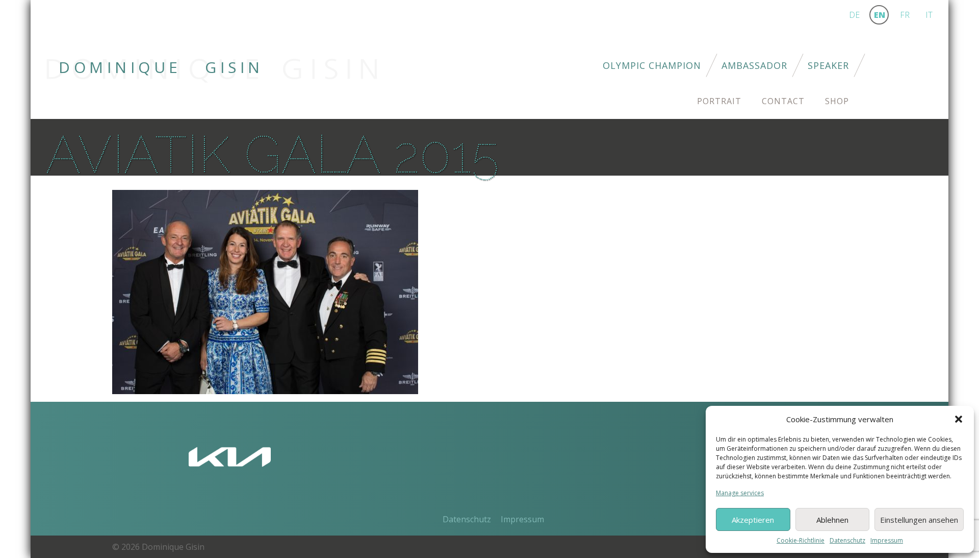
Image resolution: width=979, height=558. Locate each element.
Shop (837, 101)
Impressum (886, 540)
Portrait (719, 101)
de (854, 14)
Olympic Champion (652, 65)
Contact (783, 101)
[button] (959, 419)
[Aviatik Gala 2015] (265, 291)
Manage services (740, 493)
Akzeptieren (753, 520)
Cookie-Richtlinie (801, 540)
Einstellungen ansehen (919, 520)
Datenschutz (847, 540)
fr (905, 14)
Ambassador (754, 65)
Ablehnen (832, 520)
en (879, 14)
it (929, 14)
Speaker (828, 65)
